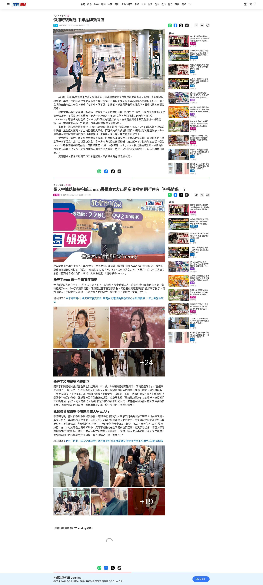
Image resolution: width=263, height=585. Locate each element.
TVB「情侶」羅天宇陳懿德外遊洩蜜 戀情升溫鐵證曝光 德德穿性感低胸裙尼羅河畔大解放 (114, 441)
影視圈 (193, 43)
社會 (192, 86)
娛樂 (61, 185)
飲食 (192, 114)
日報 (61, 16)
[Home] (19, 4)
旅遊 (192, 100)
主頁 (55, 16)
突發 (192, 71)
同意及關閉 (200, 579)
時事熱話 (194, 57)
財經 (67, 16)
